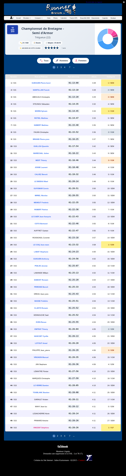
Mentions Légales (63, 451)
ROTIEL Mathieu (41, 118)
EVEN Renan (41, 322)
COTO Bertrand (41, 224)
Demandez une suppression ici (55, 454)
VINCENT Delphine (41, 428)
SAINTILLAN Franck (41, 90)
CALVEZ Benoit (41, 174)
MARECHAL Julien (41, 153)
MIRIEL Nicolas (41, 195)
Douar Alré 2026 (85, 18)
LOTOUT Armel (41, 343)
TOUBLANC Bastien (41, 392)
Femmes (83, 61)
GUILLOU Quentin (41, 146)
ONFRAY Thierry (41, 329)
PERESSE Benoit (41, 287)
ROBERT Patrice (41, 210)
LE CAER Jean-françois (41, 217)
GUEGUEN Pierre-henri (41, 83)
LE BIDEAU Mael (41, 181)
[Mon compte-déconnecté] (12, 18)
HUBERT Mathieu (41, 125)
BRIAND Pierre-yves (41, 139)
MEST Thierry (41, 160)
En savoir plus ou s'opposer (94, 2)
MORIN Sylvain (41, 111)
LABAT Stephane (41, 252)
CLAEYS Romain (41, 308)
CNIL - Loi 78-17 (75, 454)
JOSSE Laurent (41, 167)
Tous (46, 61)
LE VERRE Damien (41, 385)
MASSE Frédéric (41, 301)
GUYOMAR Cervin (41, 188)
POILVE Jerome (41, 266)
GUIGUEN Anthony (41, 259)
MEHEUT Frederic (41, 203)
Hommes (64, 61)
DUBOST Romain (41, 280)
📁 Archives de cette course (30, 48)
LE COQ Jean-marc (41, 245)
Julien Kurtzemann (61, 460)
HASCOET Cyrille (41, 336)
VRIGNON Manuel (41, 357)
